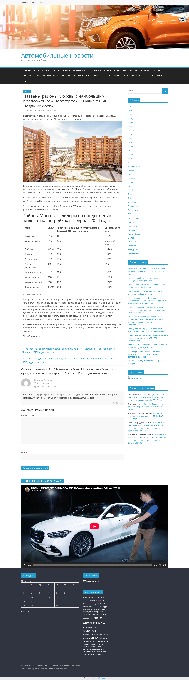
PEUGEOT (98, 607)
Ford (124, 70)
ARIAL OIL (97, 598)
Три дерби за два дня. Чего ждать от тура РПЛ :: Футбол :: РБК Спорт (147, 416)
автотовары (92, 630)
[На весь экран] (164, 565)
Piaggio (104, 607)
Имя (24, 452)
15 (57, 597)
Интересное (79, 70)
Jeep (33, 81)
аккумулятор (87, 634)
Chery (130, 118)
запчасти (95, 637)
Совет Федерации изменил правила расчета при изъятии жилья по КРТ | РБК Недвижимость (148, 338)
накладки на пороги (97, 644)
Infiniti (130, 146)
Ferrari (131, 130)
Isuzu (130, 150)
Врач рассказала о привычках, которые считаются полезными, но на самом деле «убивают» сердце (146, 310)
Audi (88, 76)
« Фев (23, 611)
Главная (27, 70)
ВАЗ (129, 214)
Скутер (131, 238)
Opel (145, 76)
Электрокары (134, 253)
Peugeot (97, 76)
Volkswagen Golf (97, 612)
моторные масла (98, 641)
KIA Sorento (87, 607)
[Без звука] (160, 565)
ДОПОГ (90, 619)
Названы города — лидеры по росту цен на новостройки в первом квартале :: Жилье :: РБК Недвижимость (71, 360)
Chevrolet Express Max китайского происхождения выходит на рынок (145, 407)
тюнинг (90, 654)
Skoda (116, 76)
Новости (38, 70)
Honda (133, 70)
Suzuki (37, 76)
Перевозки (132, 226)
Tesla (116, 70)
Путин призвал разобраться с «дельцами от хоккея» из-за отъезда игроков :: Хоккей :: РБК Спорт (146, 397)
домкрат (86, 638)
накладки (86, 644)
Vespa (103, 609)
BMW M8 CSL (93, 601)
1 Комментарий (51, 110)
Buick (25, 81)
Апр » (30, 611)
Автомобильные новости (57, 55)
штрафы (100, 654)
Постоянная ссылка (47, 386)
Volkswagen (94, 70)
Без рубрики (133, 210)
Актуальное (64, 70)
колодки (105, 638)
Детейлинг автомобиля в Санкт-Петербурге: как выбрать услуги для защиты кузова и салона (147, 271)
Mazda (160, 76)
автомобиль (94, 623)
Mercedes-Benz (50, 76)
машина (86, 641)
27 (40, 605)
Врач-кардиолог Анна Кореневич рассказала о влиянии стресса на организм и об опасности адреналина (147, 301)
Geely (107, 76)
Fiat (152, 76)
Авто (98, 614)
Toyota (107, 70)
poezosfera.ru (99, 678)
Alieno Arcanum (88, 598)
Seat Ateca (86, 609)
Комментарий (29, 415)
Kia (62, 76)
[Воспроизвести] (24, 565)
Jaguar (130, 154)
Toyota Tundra (95, 609)
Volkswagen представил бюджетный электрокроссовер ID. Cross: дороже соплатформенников (144, 354)
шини (95, 654)
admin (39, 110)
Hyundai (27, 76)
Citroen (136, 76)
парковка (86, 646)
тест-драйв (133, 250)
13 (40, 597)
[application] (94, 526)
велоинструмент (98, 634)
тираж (85, 654)
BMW (80, 76)
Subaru (125, 76)
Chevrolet (145, 70)
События (50, 70)
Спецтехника (134, 246)
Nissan (157, 70)
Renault (71, 76)
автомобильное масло (90, 627)
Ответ (119, 403)
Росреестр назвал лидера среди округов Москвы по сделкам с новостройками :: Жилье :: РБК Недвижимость (68, 350)
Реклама (131, 230)
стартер (103, 652)
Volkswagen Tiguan (89, 614)
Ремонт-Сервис (134, 234)
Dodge (130, 126)
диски (106, 634)
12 (32, 597)
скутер (98, 652)
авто (98, 617)
